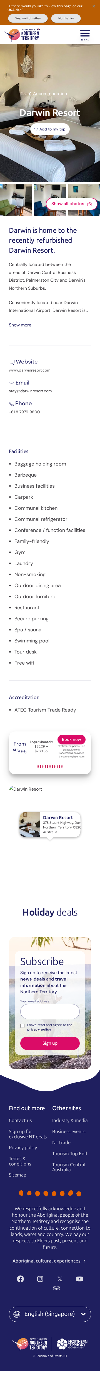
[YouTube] (79, 1278)
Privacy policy (23, 1147)
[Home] (22, 34)
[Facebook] (20, 1278)
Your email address (34, 1001)
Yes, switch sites (28, 18)
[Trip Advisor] (56, 1288)
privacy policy (39, 1029)
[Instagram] (40, 1278)
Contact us (20, 1120)
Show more (20, 324)
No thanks (66, 18)
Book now (71, 739)
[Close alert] (94, 6)
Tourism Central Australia (68, 1167)
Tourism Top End (69, 1153)
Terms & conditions (20, 1161)
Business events (68, 1131)
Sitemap (17, 1175)
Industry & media (70, 1120)
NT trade (61, 1142)
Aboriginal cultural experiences (47, 1261)
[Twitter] (59, 1278)
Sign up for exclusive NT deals (28, 1134)
